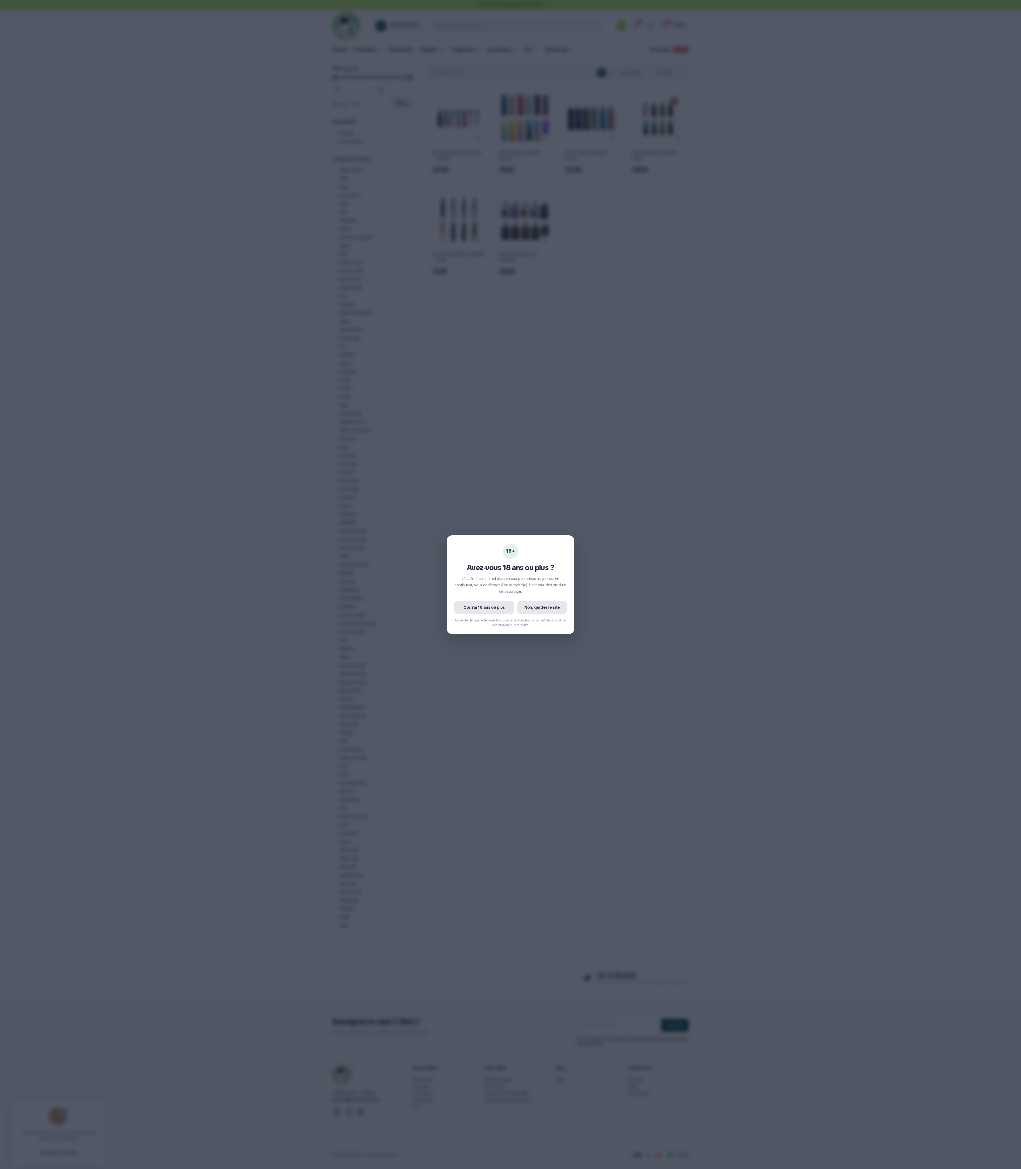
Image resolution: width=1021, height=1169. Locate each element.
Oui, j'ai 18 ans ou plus (484, 607)
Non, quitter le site (542, 607)
